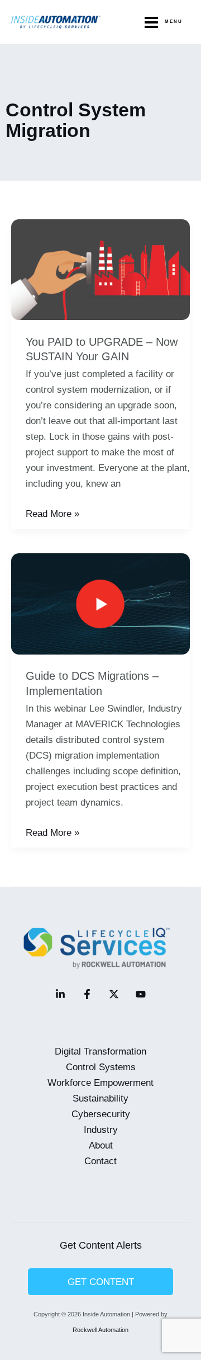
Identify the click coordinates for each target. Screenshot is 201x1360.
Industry (101, 1129)
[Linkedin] (60, 994)
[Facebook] (87, 994)
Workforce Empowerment (100, 1082)
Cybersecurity (100, 1113)
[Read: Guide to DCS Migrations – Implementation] (100, 603)
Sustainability (100, 1098)
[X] (114, 994)
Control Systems (101, 1066)
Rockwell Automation (100, 1329)
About (101, 1145)
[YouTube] (141, 994)
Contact (100, 1160)
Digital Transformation (100, 1051)
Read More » (52, 514)
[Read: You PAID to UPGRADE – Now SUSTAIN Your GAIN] (100, 269)
